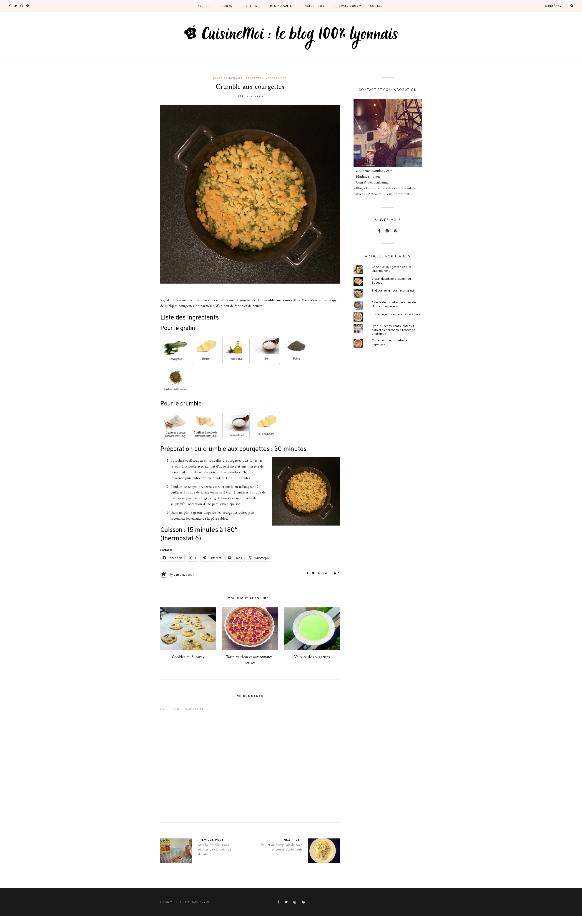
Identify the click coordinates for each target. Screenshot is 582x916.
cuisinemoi (184, 575)
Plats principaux (227, 78)
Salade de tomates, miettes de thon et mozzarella (394, 304)
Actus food (314, 6)
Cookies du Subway (188, 657)
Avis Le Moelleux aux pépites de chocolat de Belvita (214, 850)
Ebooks (226, 6)
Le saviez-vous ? (347, 6)
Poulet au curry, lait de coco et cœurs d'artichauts (281, 847)
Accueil (204, 6)
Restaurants (281, 6)
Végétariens (276, 78)
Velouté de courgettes (312, 657)
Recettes (249, 6)
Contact (377, 6)
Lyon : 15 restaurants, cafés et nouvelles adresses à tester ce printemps (393, 330)
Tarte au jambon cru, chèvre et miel (396, 314)
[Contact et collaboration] (388, 133)
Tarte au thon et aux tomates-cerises (250, 660)
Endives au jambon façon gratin (393, 291)
